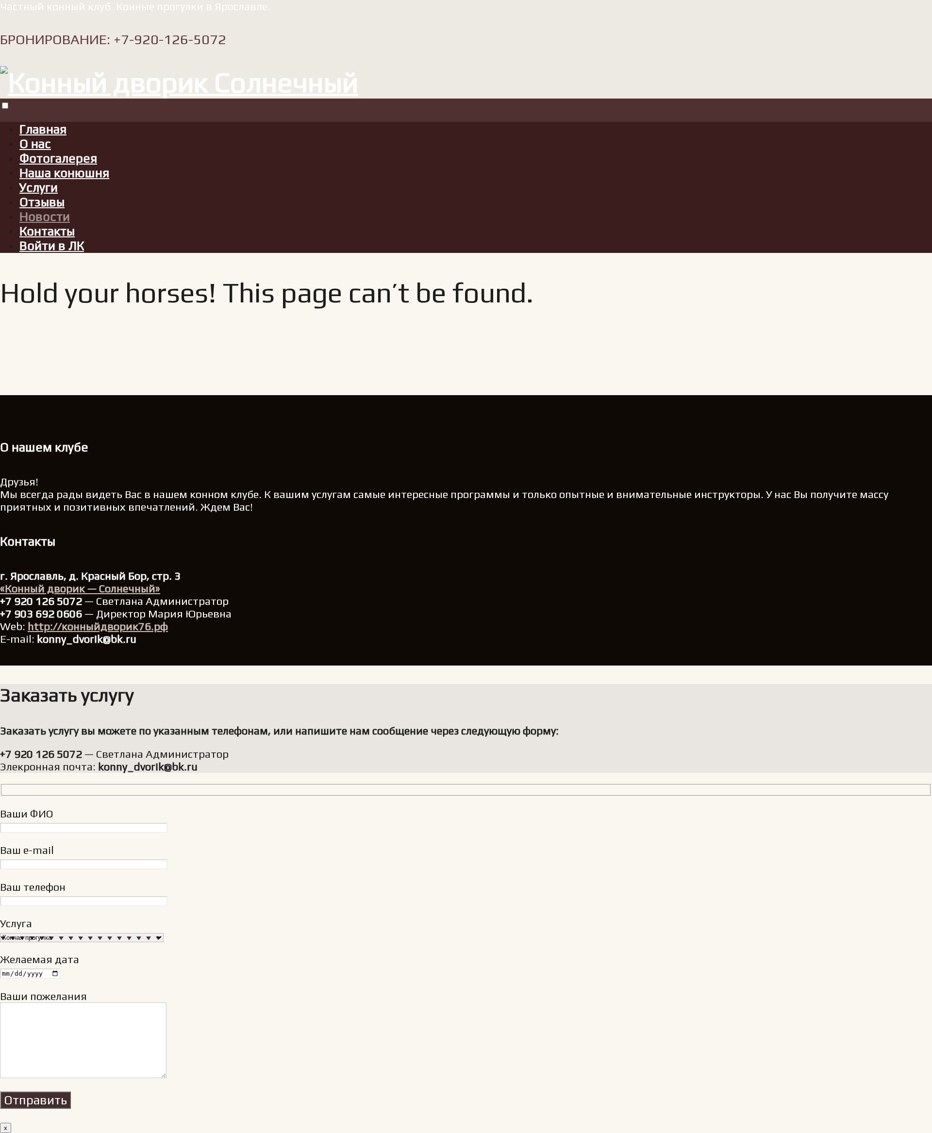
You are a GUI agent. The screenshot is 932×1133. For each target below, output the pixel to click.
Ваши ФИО (26, 813)
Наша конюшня (64, 173)
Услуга (16, 923)
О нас (35, 143)
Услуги (38, 187)
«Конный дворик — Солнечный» (80, 588)
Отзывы (42, 202)
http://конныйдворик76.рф (98, 626)
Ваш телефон (33, 887)
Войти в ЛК (51, 245)
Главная (43, 129)
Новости (44, 216)
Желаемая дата (39, 959)
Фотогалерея (58, 158)
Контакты (47, 231)
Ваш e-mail (27, 850)
